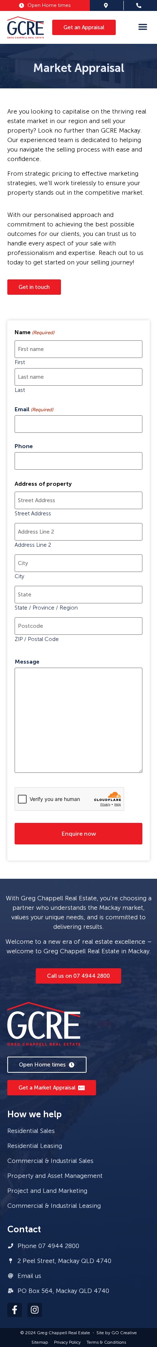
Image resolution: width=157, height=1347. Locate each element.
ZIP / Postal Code (37, 639)
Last (20, 390)
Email (34, 409)
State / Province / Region (46, 607)
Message (27, 662)
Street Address (33, 513)
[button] (142, 27)
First (20, 362)
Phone (24, 446)
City (19, 576)
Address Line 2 (33, 545)
